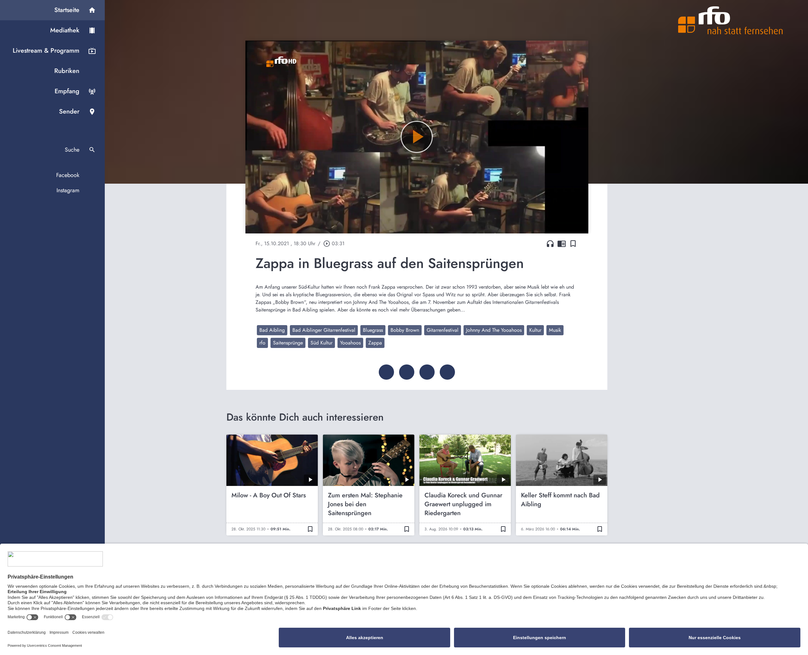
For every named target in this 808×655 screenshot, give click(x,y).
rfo (262, 342)
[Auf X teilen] (406, 372)
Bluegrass (373, 330)
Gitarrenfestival (442, 330)
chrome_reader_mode (561, 243)
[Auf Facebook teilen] (386, 372)
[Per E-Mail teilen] (447, 372)
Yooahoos (350, 342)
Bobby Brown (405, 330)
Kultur (535, 330)
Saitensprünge (288, 342)
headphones (550, 243)
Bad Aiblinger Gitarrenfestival (323, 330)
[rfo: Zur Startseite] (730, 20)
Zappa (375, 342)
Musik (555, 330)
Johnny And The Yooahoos (494, 330)
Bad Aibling (272, 330)
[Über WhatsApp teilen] (427, 372)
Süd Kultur (321, 342)
